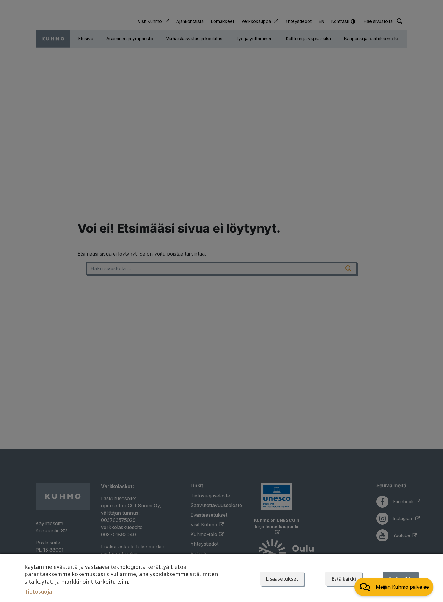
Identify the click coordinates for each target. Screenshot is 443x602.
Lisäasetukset (282, 578)
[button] (393, 587)
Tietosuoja (38, 591)
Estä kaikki (343, 578)
